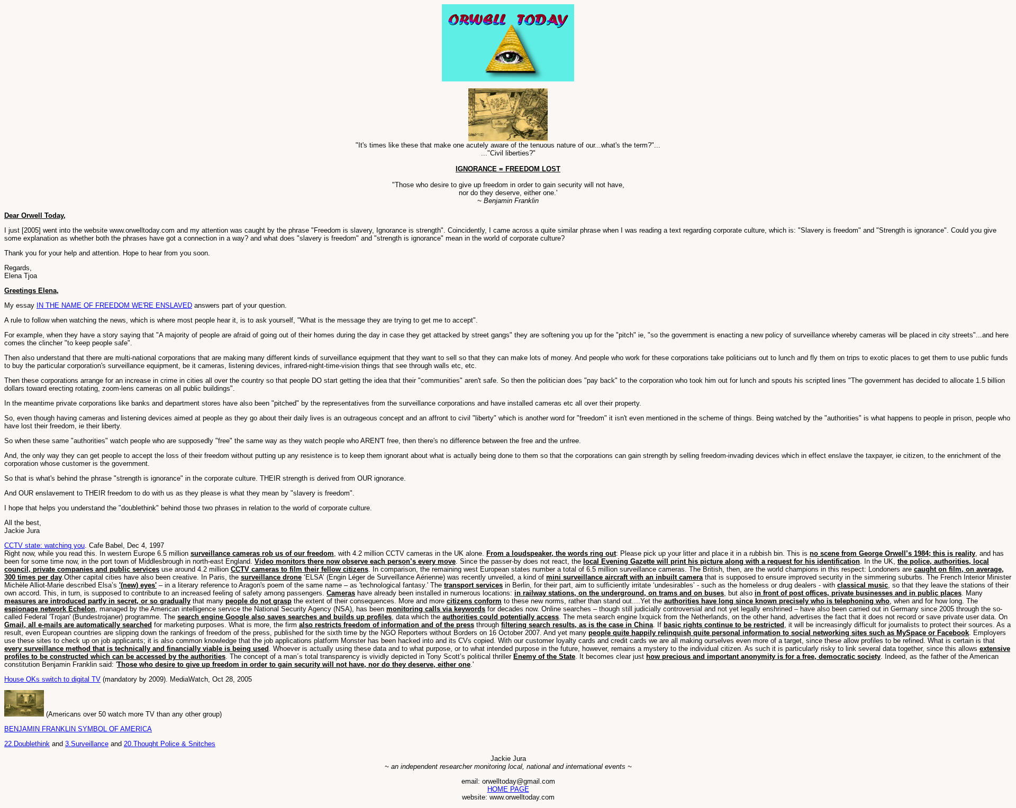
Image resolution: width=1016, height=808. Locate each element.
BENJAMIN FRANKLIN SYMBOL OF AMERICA (78, 729)
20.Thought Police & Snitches (169, 744)
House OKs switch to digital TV (52, 679)
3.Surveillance (86, 744)
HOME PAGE (508, 789)
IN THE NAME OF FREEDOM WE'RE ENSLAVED (114, 305)
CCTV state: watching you (44, 545)
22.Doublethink (27, 744)
